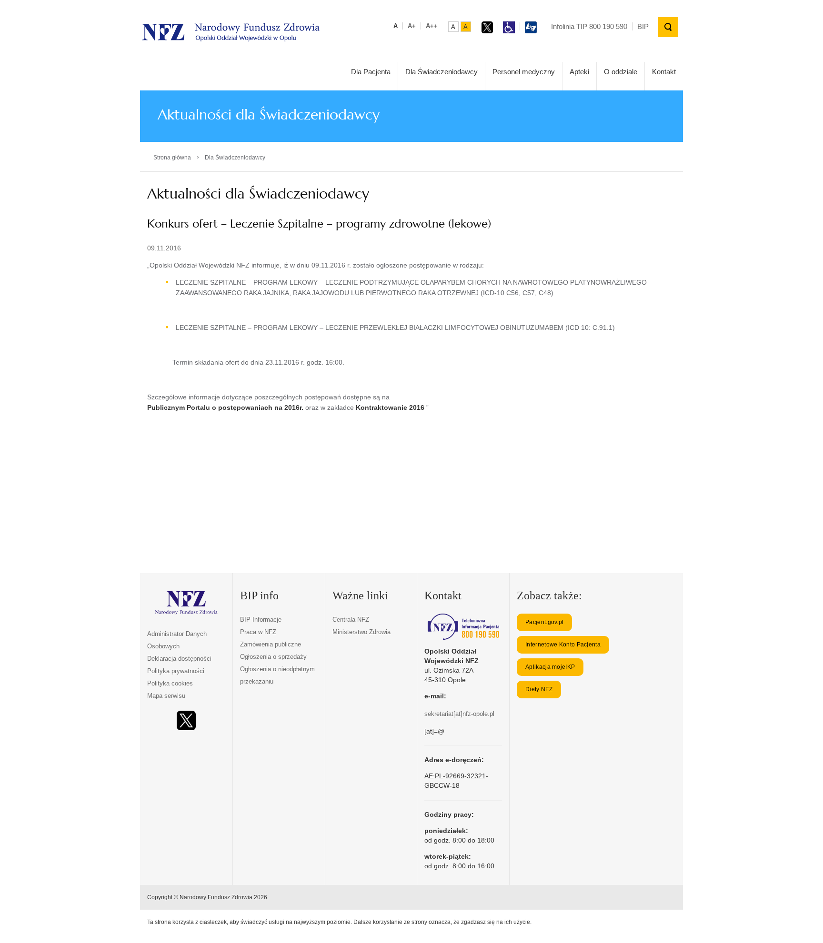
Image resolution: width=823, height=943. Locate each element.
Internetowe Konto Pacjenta (563, 644)
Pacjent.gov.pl (544, 622)
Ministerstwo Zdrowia (361, 631)
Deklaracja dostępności (179, 658)
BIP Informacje (260, 619)
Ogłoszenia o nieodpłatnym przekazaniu (277, 675)
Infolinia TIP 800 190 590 (589, 26)
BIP (643, 26)
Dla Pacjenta (371, 72)
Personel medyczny (523, 72)
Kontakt (664, 72)
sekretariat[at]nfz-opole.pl (459, 713)
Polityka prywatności (175, 671)
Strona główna (172, 157)
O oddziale (620, 72)
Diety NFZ (538, 689)
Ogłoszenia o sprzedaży (273, 656)
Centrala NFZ (350, 619)
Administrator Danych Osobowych (177, 640)
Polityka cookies (170, 683)
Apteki (579, 72)
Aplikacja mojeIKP (550, 667)
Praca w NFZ (258, 631)
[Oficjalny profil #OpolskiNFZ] (186, 720)
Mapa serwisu (166, 695)
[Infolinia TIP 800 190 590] (463, 627)
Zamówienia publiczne (270, 644)
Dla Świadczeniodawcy (441, 72)
